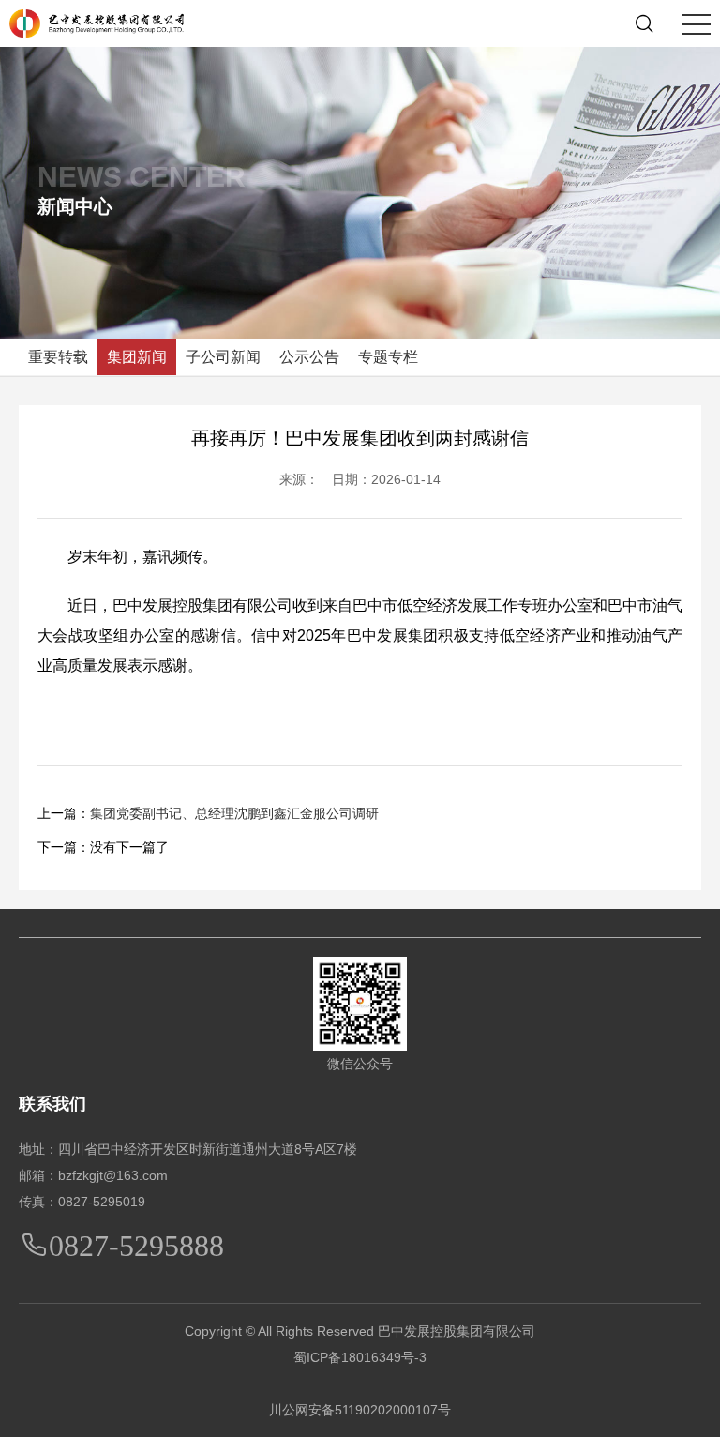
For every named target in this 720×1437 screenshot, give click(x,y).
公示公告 (309, 357)
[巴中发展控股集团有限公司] (96, 22)
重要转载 (58, 357)
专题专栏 (388, 357)
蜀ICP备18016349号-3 (360, 1357)
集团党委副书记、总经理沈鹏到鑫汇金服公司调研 (234, 813)
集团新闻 (137, 357)
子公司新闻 (223, 357)
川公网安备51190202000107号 (360, 1409)
